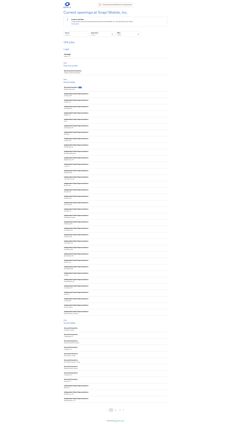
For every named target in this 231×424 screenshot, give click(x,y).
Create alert (75, 24)
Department (94, 33)
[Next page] (123, 410)
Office (118, 33)
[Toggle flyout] (112, 34)
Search (67, 33)
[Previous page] (107, 410)
